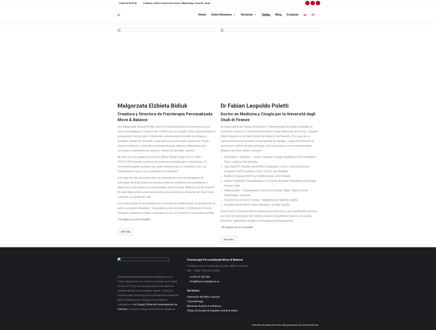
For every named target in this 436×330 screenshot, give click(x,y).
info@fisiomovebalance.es (204, 281)
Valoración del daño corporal (203, 296)
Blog (278, 14)
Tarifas (266, 14)
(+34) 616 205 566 (199, 276)
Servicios (247, 14)
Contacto (293, 14)
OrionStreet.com (310, 325)
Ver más (125, 231)
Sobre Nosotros (221, 14)
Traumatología (195, 301)
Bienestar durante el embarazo (204, 306)
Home (202, 14)
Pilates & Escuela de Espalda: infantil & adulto (212, 310)
